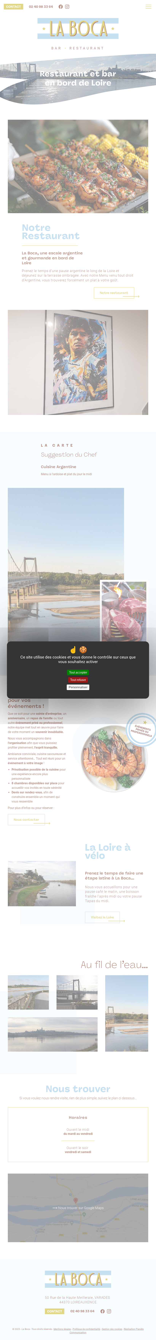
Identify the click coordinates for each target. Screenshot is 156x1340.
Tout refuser (78, 679)
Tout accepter (78, 672)
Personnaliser (78, 687)
